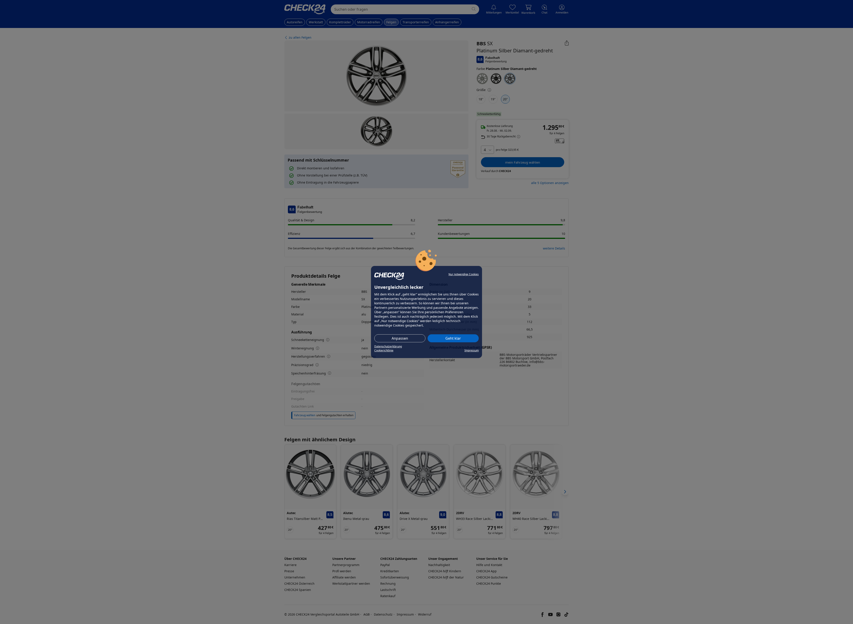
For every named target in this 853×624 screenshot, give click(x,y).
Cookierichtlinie (383, 350)
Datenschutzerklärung (388, 346)
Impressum (471, 350)
